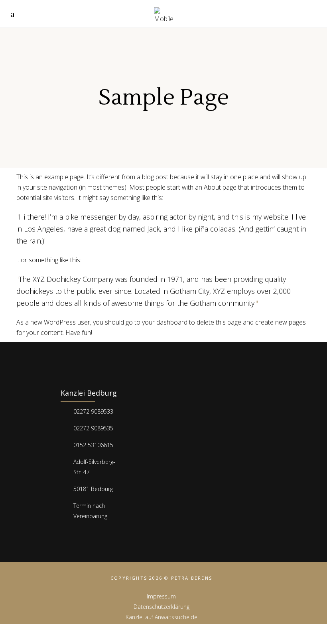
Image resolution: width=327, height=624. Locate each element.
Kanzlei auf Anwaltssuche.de (161, 617)
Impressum (161, 596)
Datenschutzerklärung (161, 606)
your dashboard (164, 322)
